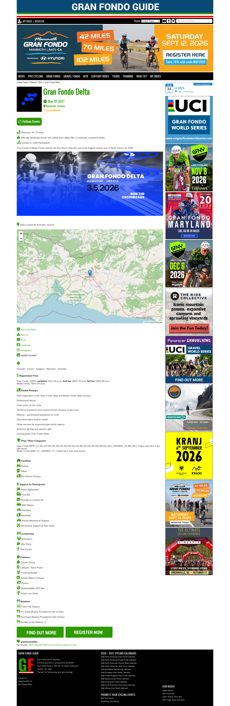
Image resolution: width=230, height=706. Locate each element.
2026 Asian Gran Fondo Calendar (114, 681)
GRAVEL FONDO (72, 76)
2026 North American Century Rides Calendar (119, 663)
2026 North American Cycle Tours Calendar (118, 666)
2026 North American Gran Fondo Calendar (118, 656)
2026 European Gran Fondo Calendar (115, 672)
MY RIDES (27, 21)
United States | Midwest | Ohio (29, 82)
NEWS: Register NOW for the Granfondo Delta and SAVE (53, 645)
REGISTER (39, 21)
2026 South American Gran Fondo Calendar (118, 685)
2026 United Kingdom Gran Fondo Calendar (118, 675)
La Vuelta (179, 88)
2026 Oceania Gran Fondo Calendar (115, 678)
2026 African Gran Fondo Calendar (114, 688)
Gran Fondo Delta (52, 82)
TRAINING (128, 76)
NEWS (21, 76)
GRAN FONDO (53, 76)
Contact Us (22, 678)
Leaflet (146, 322)
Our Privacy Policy (25, 684)
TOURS (116, 76)
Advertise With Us (25, 681)
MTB (85, 76)
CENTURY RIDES (100, 76)
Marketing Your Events (110, 701)
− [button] (21, 238)
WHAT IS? (141, 76)
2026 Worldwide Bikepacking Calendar (116, 669)
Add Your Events (107, 698)
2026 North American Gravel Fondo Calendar (118, 660)
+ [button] (21, 233)
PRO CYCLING (35, 76)
